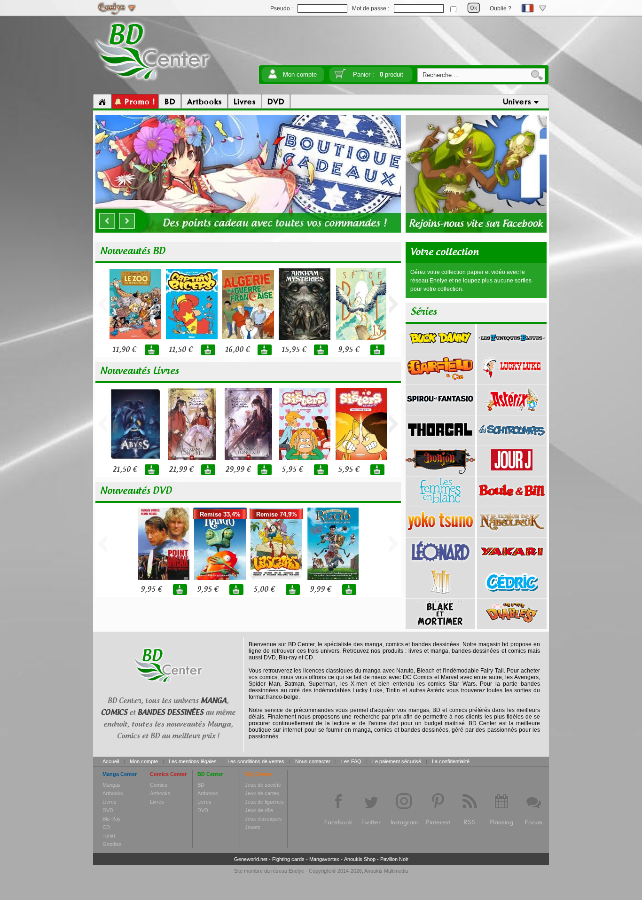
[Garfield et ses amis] (440, 381)
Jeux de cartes (262, 793)
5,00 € (263, 590)
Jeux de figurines (264, 802)
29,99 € (238, 470)
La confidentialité (451, 761)
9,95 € (348, 350)
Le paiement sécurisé (396, 761)
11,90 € (124, 350)
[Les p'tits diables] (512, 625)
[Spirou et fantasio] (440, 411)
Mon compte (300, 74)
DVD (107, 810)
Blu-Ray (111, 819)
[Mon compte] (272, 76)
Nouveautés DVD (136, 491)
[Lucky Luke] (512, 381)
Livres (109, 802)
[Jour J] (512, 473)
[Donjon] (440, 473)
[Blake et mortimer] (440, 625)
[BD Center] (152, 81)
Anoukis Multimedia (386, 871)
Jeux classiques (263, 819)
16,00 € (237, 350)
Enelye (296, 871)
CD (106, 827)
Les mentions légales (193, 761)
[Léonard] (440, 564)
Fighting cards (288, 859)
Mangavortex (324, 859)
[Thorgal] (440, 442)
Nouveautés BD (132, 251)
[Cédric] (512, 595)
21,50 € (124, 470)
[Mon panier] (340, 76)
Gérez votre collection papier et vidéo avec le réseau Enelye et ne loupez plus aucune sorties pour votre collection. (471, 280)
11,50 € (180, 350)
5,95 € (292, 470)
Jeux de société (263, 785)
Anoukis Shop (360, 859)
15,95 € (294, 350)
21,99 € (181, 470)
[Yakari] (512, 564)
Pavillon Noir (394, 859)
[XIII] (440, 595)
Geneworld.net (250, 859)
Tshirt (108, 835)
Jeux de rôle (259, 810)
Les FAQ (351, 761)
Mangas (111, 785)
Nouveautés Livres (139, 371)
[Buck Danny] (440, 350)
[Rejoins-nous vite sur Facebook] (476, 231)
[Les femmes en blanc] (440, 503)
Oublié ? (500, 8)
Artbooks (112, 793)
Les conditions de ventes (255, 761)
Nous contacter (312, 761)
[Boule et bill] (512, 503)
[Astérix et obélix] (512, 411)
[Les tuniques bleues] (512, 350)
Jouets (252, 827)
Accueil (110, 761)
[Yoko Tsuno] (440, 534)
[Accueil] (102, 101)
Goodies (112, 844)
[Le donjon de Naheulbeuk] (512, 534)
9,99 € (320, 590)
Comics (158, 785)
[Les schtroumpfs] (512, 442)
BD (200, 785)
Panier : (378, 74)
